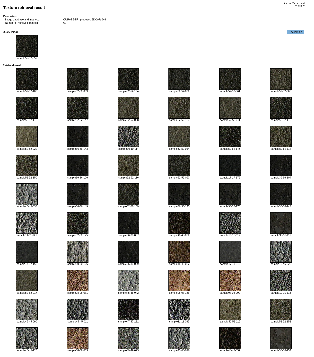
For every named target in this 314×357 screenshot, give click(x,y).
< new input (295, 32)
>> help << (300, 6)
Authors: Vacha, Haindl (294, 3)
